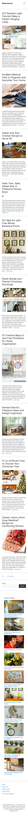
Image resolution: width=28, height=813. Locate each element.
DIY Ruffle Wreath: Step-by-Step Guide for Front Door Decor (13, 720)
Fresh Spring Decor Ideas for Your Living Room (13, 738)
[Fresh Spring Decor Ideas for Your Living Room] (14, 729)
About (3, 784)
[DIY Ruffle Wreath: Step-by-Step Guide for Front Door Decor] (14, 712)
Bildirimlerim (7, 3)
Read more (22, 66)
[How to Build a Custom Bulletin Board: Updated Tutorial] (14, 676)
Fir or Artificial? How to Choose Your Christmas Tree (13, 463)
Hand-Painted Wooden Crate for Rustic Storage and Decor (13, 615)
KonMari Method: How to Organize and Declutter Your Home (14, 77)
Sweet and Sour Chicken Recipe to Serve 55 (12, 135)
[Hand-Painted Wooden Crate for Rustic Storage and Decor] (14, 606)
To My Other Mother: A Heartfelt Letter (13, 650)
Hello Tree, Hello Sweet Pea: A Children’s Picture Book (11, 187)
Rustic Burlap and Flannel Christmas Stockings (12, 281)
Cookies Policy (6, 789)
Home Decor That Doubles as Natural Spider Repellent (12, 755)
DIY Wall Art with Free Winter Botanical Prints (11, 223)
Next (12, 576)
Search (4, 583)
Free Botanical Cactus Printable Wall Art (12, 703)
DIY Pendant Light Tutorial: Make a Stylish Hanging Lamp (12, 17)
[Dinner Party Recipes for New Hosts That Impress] (14, 659)
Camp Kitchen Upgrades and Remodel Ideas (12, 632)
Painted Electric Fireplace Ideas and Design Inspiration (13, 410)
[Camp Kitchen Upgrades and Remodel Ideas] (14, 624)
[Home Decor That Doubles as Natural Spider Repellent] (14, 747)
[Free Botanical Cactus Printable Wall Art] (14, 694)
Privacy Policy (6, 791)
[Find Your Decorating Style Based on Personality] (14, 764)
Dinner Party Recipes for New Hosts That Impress (14, 668)
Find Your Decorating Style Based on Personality (13, 773)
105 (8, 576)
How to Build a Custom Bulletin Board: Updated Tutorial (12, 685)
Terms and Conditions (8, 793)
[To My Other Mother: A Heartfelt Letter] (14, 641)
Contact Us (5, 786)
